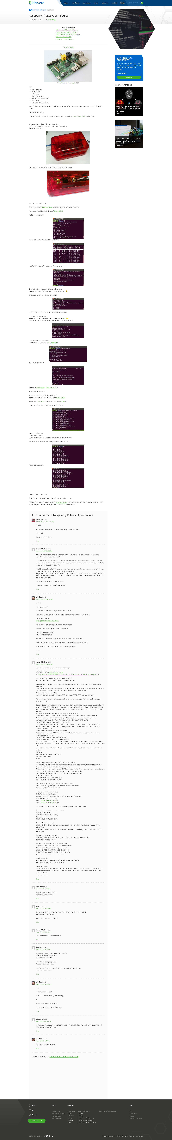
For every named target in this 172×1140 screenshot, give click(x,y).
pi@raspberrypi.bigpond (48, 800)
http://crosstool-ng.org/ (55, 672)
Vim (63, 318)
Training (81, 1115)
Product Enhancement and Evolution (87, 1122)
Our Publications (57, 1118)
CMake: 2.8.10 (58, 211)
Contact (114, 3)
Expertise (86, 3)
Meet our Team (56, 1116)
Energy (70, 1118)
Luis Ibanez (51, 20)
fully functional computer (66, 83)
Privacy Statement (108, 1136)
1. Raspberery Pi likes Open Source (67, 30)
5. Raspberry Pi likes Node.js (65, 39)
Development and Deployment (86, 1120)
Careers (104, 3)
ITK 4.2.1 (63, 401)
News (96, 3)
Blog (131, 1111)
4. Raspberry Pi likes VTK (63, 37)
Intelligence (71, 1115)
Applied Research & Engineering (86, 1118)
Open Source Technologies (107, 1111)
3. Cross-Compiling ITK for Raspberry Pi (68, 34)
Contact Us (36, 1121)
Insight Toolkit (60, 397)
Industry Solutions (83, 1111)
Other (70, 1122)
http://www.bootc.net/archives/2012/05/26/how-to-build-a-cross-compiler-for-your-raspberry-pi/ (69, 674)
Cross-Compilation (61, 502)
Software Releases (136, 1118)
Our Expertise (56, 1111)
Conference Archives (136, 1136)
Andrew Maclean (58, 1056)
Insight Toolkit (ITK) (79, 116)
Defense (70, 1113)
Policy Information (122, 1136)
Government (71, 1111)
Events (132, 1116)
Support (81, 1113)
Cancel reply (73, 1056)
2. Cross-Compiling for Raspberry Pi (67, 32)
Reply (37, 541)
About (66, 3)
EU (124, 3)
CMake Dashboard (52, 343)
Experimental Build (52, 387)
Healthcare (71, 1120)
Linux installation (47, 207)
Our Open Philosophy (58, 1113)
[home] (30, 10)
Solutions (75, 3)
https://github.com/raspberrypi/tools (47, 621)
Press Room (133, 1113)
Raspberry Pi (69, 47)
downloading (40, 401)
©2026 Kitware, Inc (35, 1136)
